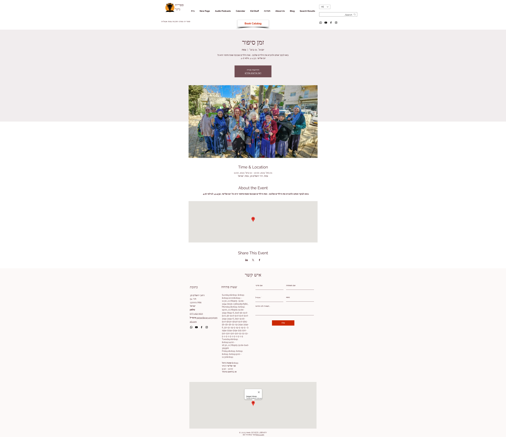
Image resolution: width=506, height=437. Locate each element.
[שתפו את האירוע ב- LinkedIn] (246, 260)
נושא (288, 297)
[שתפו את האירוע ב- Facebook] (259, 260)
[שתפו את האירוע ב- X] (253, 260)
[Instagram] (336, 22)
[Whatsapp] (320, 22)
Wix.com (260, 435)
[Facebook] (330, 22)
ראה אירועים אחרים (253, 73)
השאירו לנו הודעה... (262, 306)
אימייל (257, 297)
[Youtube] (325, 22)
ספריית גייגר (179, 7)
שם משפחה (290, 285)
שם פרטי (259, 285)
